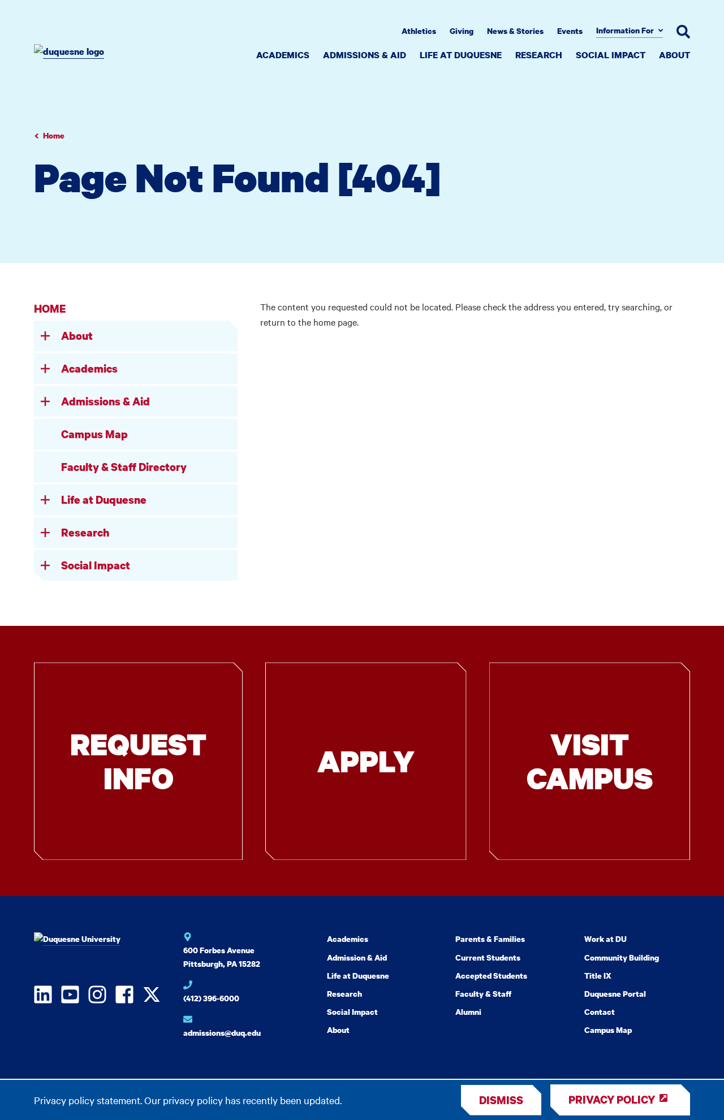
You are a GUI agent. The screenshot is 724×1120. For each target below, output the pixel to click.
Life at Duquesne (461, 55)
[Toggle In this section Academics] (45, 368)
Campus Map (94, 434)
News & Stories (515, 30)
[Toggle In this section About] (45, 336)
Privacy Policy (611, 1099)
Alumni (468, 1011)
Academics (282, 55)
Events (570, 30)
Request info (138, 761)
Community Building (621, 957)
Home (53, 135)
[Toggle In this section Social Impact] (45, 565)
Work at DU (605, 938)
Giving (461, 30)
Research (538, 55)
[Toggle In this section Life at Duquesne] (45, 500)
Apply (366, 761)
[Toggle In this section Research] (45, 532)
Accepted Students (491, 975)
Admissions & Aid (364, 55)
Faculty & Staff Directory (124, 467)
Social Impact (610, 55)
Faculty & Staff (483, 993)
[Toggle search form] (683, 31)
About (674, 55)
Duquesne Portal (615, 993)
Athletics (419, 30)
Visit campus (590, 761)
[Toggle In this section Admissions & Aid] (45, 401)
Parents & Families (490, 938)
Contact (599, 1011)
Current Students (487, 957)
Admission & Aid (357, 957)
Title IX (597, 975)
